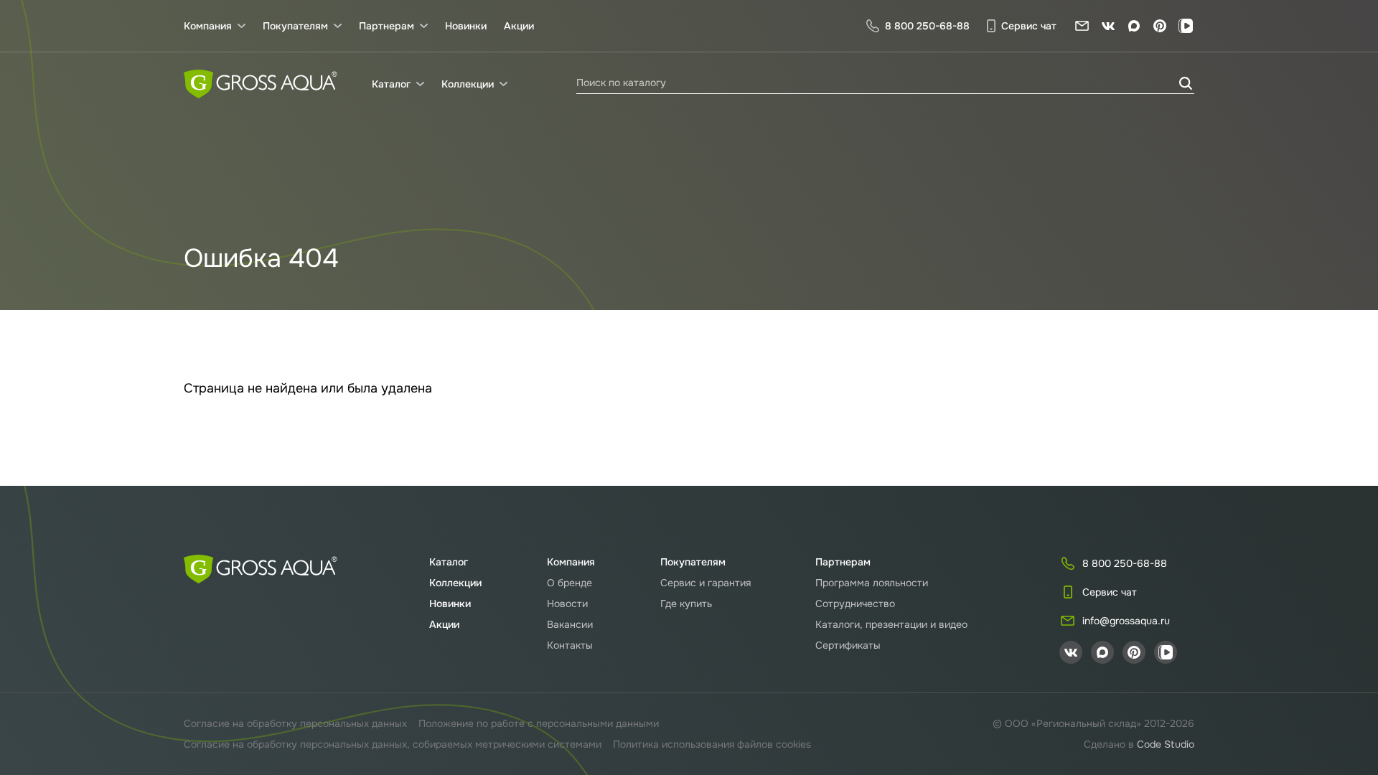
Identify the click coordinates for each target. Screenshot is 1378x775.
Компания (571, 561)
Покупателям (693, 561)
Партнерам (843, 561)
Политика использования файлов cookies (712, 744)
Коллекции (455, 582)
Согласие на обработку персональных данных (295, 723)
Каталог (448, 561)
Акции (519, 25)
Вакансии (570, 624)
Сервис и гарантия (705, 582)
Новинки (466, 25)
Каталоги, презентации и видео (891, 624)
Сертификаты (848, 645)
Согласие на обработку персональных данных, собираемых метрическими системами (392, 744)
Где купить (686, 603)
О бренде (569, 582)
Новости (567, 603)
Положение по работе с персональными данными (538, 723)
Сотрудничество (855, 603)
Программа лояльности (871, 582)
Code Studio (1165, 744)
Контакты (570, 645)
